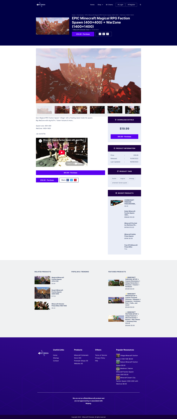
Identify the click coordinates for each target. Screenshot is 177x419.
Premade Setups (80, 361)
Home (73, 15)
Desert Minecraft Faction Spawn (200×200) (57, 292)
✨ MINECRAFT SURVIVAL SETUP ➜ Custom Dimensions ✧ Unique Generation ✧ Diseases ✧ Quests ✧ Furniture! (132, 282)
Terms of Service (101, 355)
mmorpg (131, 178)
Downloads (80, 15)
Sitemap (56, 358)
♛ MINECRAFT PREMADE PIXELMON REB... (130, 202)
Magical (122, 178)
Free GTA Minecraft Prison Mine (131, 246)
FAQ (96, 361)
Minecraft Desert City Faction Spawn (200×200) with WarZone (127, 381)
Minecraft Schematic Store (81, 29)
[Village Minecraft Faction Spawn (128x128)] (118, 355)
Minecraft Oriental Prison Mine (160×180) (59, 305)
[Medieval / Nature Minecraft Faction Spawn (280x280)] (118, 368)
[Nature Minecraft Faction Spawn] (118, 362)
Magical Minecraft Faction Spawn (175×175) (58, 279)
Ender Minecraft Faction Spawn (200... (129, 213)
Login (121, 5)
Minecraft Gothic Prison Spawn (130, 235)
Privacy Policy (100, 358)
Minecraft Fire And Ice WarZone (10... (130, 224)
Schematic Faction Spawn (119, 183)
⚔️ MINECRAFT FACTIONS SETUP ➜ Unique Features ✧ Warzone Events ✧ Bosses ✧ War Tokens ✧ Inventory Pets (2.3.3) (132, 317)
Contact (56, 361)
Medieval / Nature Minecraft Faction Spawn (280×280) (125, 372)
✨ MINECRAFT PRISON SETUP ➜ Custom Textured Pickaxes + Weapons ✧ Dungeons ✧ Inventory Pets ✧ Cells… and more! (133, 299)
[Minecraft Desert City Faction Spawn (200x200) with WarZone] (118, 378)
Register (132, 5)
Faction (114, 178)
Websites (77, 363)
